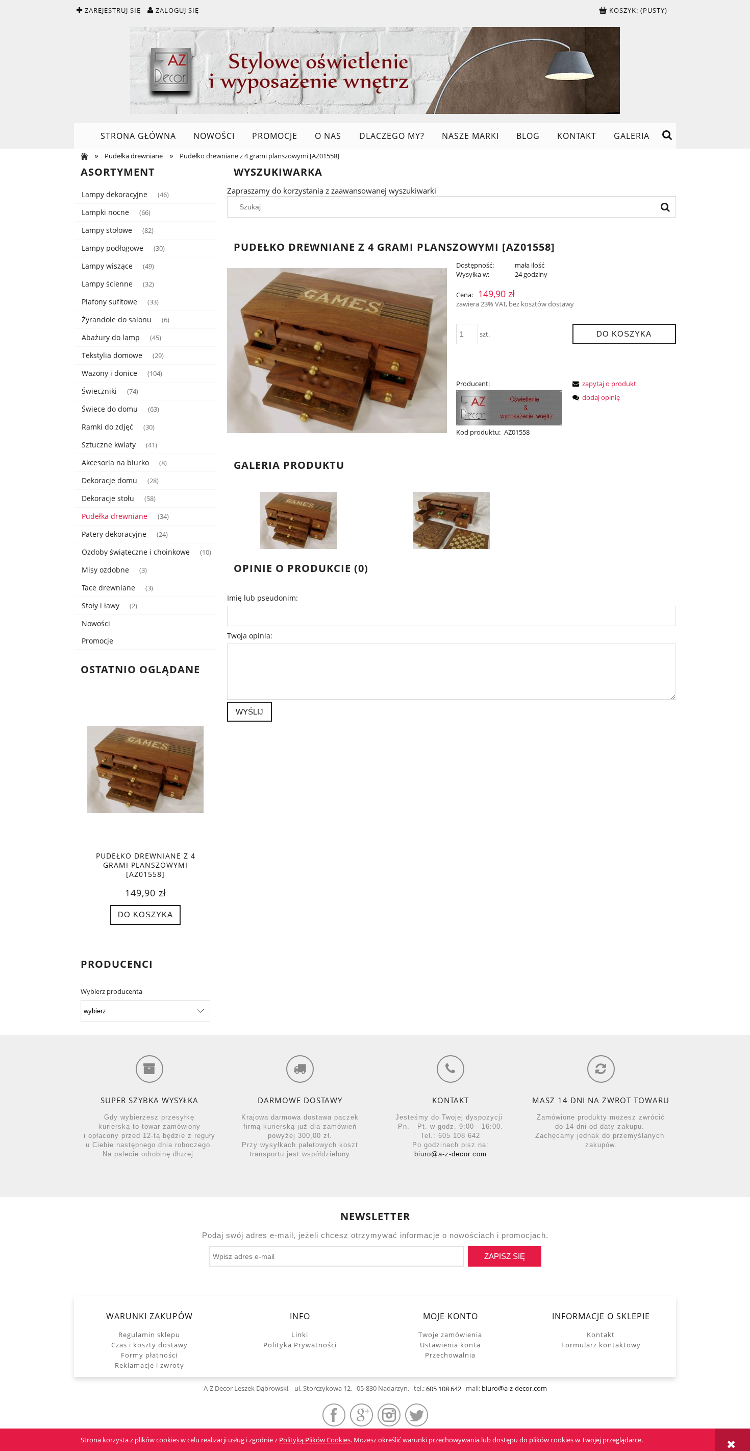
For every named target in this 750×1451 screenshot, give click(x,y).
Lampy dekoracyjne (114, 194)
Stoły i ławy (100, 605)
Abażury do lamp (111, 337)
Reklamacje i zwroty (149, 1365)
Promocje (97, 641)
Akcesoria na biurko (115, 462)
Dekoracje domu (109, 480)
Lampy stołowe (107, 230)
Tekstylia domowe (112, 355)
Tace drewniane (108, 587)
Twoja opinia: (249, 635)
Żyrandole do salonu (117, 319)
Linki (299, 1334)
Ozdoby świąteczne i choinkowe (136, 552)
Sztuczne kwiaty (109, 444)
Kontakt (601, 1334)
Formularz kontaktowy (601, 1344)
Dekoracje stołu (108, 498)
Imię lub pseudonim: (262, 598)
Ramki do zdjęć (107, 427)
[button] (602, 383)
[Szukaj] (665, 207)
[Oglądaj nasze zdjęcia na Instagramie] (389, 1415)
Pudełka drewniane (114, 516)
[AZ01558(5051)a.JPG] (451, 520)
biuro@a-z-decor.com (450, 1154)
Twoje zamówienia (450, 1334)
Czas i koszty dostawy (149, 1344)
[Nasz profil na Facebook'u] (334, 1415)
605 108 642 (443, 1388)
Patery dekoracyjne (114, 534)
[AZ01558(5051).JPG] (298, 520)
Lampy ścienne (107, 284)
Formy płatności (149, 1355)
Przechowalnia (450, 1355)
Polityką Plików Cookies (315, 1439)
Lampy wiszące (107, 266)
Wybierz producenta (111, 991)
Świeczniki (99, 391)
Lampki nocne (105, 212)
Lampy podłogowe (112, 248)
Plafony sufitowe (109, 301)
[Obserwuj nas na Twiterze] (417, 1415)
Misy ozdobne (105, 570)
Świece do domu (110, 409)
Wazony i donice (109, 373)
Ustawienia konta (450, 1344)
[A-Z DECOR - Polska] (509, 407)
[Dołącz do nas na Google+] (361, 1415)
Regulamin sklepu (149, 1334)
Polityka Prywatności (300, 1344)
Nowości (96, 623)
